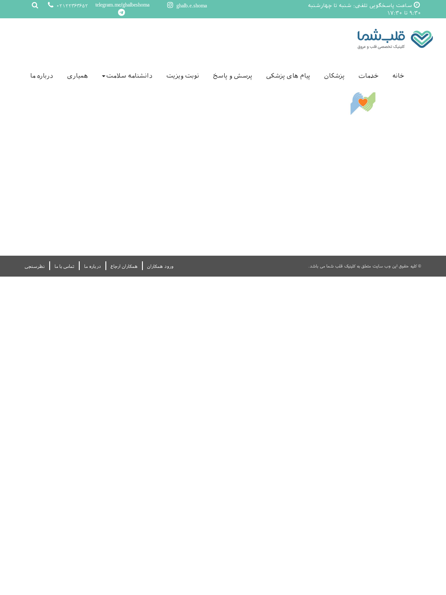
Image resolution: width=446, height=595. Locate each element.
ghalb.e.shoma (191, 6)
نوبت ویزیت (182, 75)
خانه (398, 75)
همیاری (77, 75)
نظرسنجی (35, 266)
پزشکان (334, 75)
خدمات (368, 75)
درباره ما (41, 75)
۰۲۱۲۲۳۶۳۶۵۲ (71, 5)
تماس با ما (64, 266)
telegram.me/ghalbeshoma (122, 5)
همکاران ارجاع (124, 266)
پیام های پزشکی (288, 75)
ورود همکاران (160, 266)
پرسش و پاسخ (232, 75)
